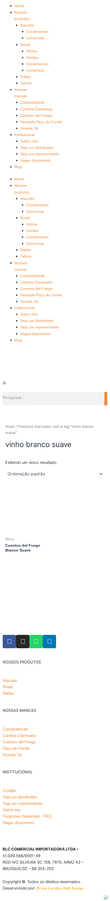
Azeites (32, 57)
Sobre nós (29, 141)
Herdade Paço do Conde (41, 122)
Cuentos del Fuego (36, 115)
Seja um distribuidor (37, 147)
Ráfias (25, 77)
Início (9, 426)
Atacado (27, 25)
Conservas (35, 38)
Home (19, 6)
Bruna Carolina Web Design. (61, 888)
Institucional (24, 135)
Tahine (26, 83)
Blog (18, 167)
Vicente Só (29, 128)
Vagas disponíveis (35, 160)
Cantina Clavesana (36, 109)
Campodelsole (32, 102)
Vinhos (32, 51)
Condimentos (37, 31)
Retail (25, 44)
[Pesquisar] (105, 398)
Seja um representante (39, 154)
